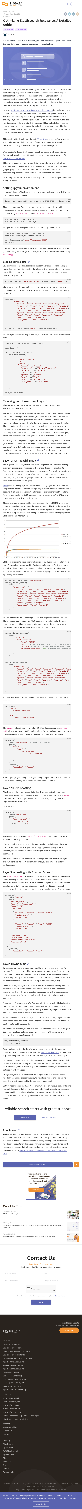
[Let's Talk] (69, 4)
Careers (6, 1465)
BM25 (5, 485)
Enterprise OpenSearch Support (16, 1351)
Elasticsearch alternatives (14, 158)
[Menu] (77, 4)
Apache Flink (8, 1454)
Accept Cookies (41, 1504)
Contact (6, 1468)
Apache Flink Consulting (13, 1365)
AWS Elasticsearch (10, 1451)
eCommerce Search (11, 1398)
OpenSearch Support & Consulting (17, 1358)
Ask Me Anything (10, 1427)
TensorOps (41, 139)
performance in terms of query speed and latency (32, 110)
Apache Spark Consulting (13, 1368)
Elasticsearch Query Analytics (15, 1419)
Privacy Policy (60, 1296)
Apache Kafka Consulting (13, 1361)
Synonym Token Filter (50, 1052)
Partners (6, 1434)
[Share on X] (69, 14)
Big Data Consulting (11, 1344)
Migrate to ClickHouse (12, 1408)
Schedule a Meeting (49, 1118)
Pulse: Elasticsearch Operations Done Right (21, 1415)
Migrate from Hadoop (12, 1412)
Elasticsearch (21, 30)
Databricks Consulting (12, 1372)
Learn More (25, 1118)
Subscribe (69, 1330)
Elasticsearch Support (12, 1347)
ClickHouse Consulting (12, 1375)
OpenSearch (8, 30)
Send (41, 1302)
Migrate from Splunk (11, 1405)
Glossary (6, 1440)
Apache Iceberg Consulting (14, 1389)
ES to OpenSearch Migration (15, 1382)
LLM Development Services (14, 1379)
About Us (7, 1461)
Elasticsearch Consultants (14, 1354)
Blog (5, 1458)
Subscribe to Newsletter (38, 1165)
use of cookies (15, 1498)
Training (6, 1423)
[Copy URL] (77, 14)
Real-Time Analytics (11, 1401)
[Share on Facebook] (65, 14)
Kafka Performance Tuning (14, 1386)
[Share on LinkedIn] (73, 14)
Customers (7, 1430)
